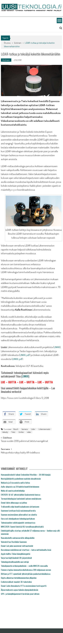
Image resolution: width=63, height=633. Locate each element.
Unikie (21, 432)
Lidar (33, 429)
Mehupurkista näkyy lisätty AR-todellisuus (20, 453)
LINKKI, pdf (25, 355)
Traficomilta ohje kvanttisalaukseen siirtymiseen (20, 506)
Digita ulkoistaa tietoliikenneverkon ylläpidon (18, 577)
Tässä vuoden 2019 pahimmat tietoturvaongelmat (24, 441)
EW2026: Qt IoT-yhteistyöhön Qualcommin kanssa (20, 494)
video (29, 432)
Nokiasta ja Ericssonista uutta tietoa (15, 482)
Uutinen (17, 42)
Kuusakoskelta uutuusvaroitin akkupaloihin (17, 537)
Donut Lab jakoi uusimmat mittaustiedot (17, 545)
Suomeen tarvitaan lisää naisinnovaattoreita (18, 510)
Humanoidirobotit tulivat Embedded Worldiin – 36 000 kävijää (25, 474)
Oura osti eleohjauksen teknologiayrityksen (18, 518)
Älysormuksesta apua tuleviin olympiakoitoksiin (19, 589)
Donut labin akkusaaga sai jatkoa (14, 502)
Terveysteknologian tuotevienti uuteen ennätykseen (21, 498)
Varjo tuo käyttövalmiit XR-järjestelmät (16, 557)
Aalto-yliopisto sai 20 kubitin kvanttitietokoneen (20, 486)
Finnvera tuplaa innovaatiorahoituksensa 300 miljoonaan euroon (26, 569)
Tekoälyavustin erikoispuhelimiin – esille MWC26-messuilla (24, 565)
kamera (25, 429)
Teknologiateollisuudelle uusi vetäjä (15, 561)
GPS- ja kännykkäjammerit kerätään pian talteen (20, 593)
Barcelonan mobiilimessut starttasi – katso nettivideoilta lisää (26, 549)
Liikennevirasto (44, 429)
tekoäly (5, 432)
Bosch (15, 429)
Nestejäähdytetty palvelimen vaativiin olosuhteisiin (21, 478)
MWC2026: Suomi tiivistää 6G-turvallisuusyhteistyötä (22, 526)
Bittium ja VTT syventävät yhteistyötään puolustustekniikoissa (25, 573)
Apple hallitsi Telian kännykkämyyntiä (15, 553)
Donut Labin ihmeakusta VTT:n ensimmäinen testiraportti (23, 585)
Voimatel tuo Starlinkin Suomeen (14, 541)
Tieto (13, 432)
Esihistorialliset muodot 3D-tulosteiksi (16, 581)
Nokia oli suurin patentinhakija (13, 490)
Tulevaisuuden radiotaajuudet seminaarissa (18, 522)
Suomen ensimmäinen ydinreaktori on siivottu (19, 514)
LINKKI (57, 347)
